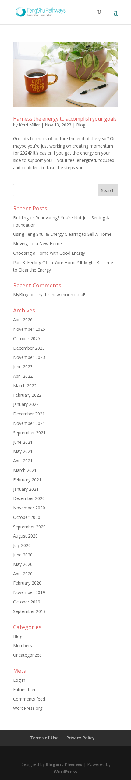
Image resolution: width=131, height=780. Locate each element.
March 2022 (25, 385)
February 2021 (27, 480)
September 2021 (29, 433)
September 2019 (29, 611)
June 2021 (23, 442)
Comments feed (29, 699)
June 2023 (23, 367)
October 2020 (26, 517)
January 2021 (26, 489)
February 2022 (27, 395)
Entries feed (25, 689)
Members (22, 645)
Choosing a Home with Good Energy (49, 253)
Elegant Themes (64, 764)
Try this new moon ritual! (60, 294)
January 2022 (26, 404)
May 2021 (23, 451)
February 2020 (27, 583)
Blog (80, 125)
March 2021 (25, 470)
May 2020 (23, 564)
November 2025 (29, 329)
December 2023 (29, 348)
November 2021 (29, 423)
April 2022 (23, 376)
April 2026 (23, 320)
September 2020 (29, 527)
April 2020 (23, 574)
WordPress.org (27, 708)
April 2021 (23, 461)
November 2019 (29, 592)
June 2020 (23, 555)
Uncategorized (27, 655)
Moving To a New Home (37, 243)
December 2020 (29, 498)
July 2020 (22, 545)
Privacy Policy (80, 738)
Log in (19, 680)
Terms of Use (44, 738)
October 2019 (26, 602)
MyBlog (20, 294)
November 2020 (29, 508)
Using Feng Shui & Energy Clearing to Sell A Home (62, 234)
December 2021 (29, 414)
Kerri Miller (29, 125)
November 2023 (29, 357)
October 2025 (26, 338)
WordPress (65, 772)
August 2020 (25, 536)
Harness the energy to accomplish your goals (65, 118)
